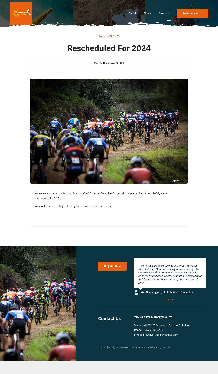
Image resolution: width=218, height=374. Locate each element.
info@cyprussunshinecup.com (160, 331)
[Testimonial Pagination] (168, 296)
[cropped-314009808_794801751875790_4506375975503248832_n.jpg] (21, 3)
